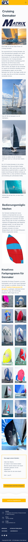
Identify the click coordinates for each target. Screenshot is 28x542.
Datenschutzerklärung (16, 528)
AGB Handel (4, 531)
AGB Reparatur (14, 531)
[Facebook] (2, 535)
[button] (14, 187)
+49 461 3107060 (9, 518)
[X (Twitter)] (4, 535)
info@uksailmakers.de (10, 522)
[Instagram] (6, 535)
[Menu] (25, 2)
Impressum (4, 528)
